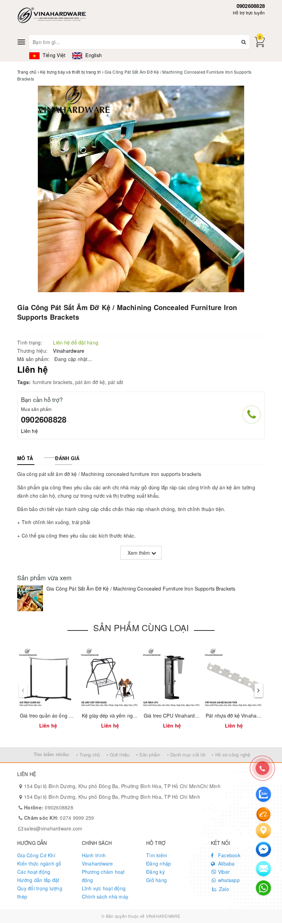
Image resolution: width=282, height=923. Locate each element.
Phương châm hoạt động (103, 875)
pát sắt (115, 382)
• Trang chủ (88, 754)
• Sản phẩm (148, 754)
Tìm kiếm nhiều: (52, 754)
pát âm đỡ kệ (90, 382)
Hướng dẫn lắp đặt (38, 880)
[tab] (25, 458)
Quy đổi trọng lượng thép (39, 892)
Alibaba (226, 863)
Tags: (24, 382)
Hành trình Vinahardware (97, 859)
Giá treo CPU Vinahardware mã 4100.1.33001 (195, 715)
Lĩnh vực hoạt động (104, 888)
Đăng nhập (158, 863)
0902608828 (251, 6)
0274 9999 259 (59, 817)
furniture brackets (53, 382)
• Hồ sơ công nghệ (231, 754)
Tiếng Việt (53, 55)
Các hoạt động (33, 871)
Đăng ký (155, 871)
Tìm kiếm (156, 855)
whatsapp (228, 880)
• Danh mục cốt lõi (186, 754)
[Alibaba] (263, 813)
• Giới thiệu (118, 754)
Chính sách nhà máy (105, 896)
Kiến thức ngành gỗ (39, 863)
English (93, 55)
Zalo (223, 888)
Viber (223, 871)
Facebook (228, 855)
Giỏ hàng (156, 880)
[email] (263, 849)
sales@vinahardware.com (53, 828)
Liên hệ (29, 430)
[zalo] (263, 794)
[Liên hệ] (263, 830)
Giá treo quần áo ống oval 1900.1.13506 (65, 715)
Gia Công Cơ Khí (36, 855)
